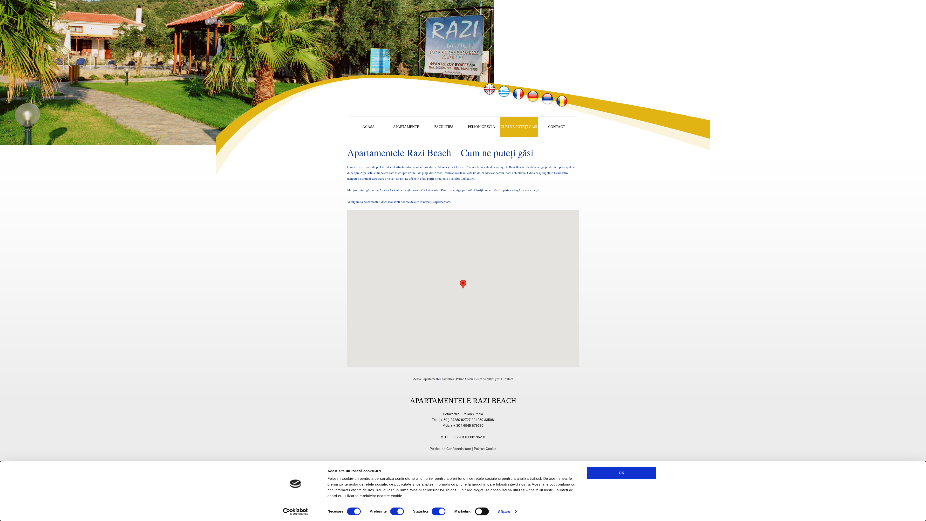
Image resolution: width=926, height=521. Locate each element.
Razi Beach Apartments (404, 89)
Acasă (417, 379)
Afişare (504, 511)
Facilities (448, 379)
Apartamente (431, 379)
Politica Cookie (485, 449)
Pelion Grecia (465, 379)
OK (621, 473)
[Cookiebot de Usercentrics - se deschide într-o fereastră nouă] (295, 511)
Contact (508, 379)
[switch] (397, 511)
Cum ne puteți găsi (488, 379)
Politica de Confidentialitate (450, 449)
